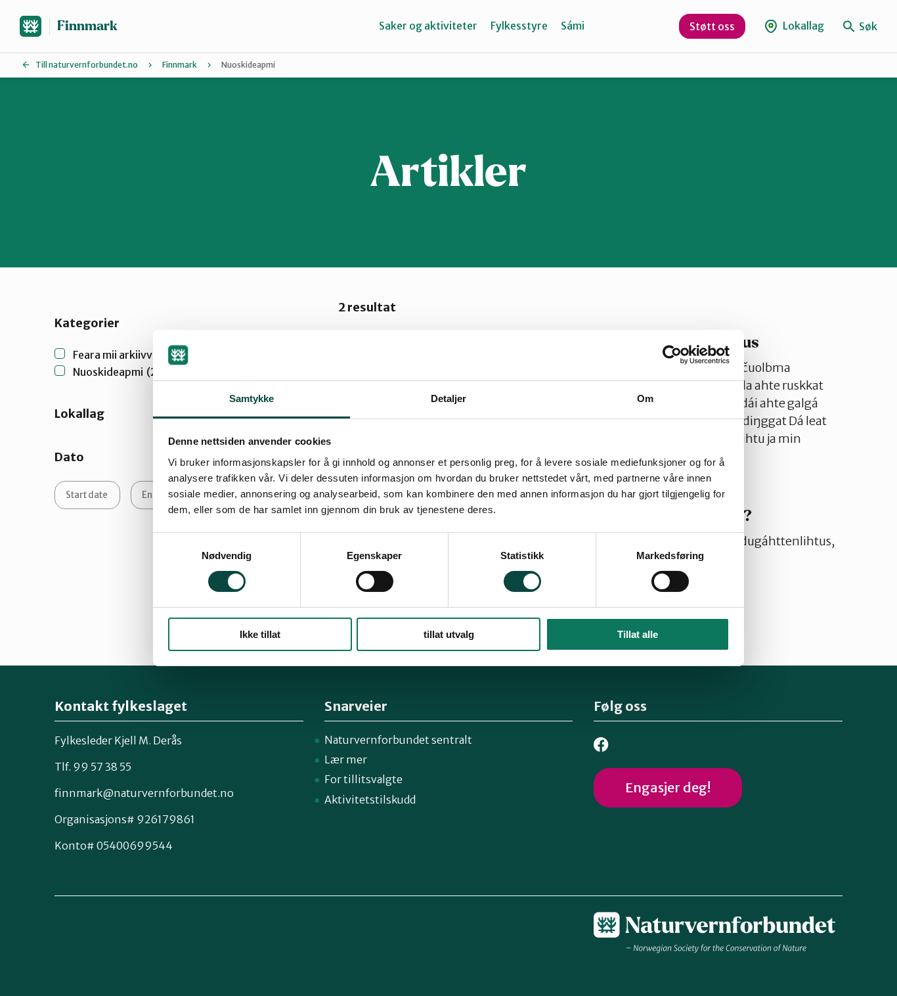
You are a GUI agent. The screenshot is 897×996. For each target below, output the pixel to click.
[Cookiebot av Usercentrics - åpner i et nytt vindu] (672, 355)
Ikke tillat (260, 634)
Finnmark (87, 26)
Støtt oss (712, 26)
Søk (867, 26)
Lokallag (802, 25)
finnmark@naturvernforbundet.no (144, 793)
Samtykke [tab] (251, 398)
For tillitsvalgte (363, 779)
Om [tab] (645, 398)
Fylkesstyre (519, 25)
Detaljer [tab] (449, 398)
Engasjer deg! (668, 787)
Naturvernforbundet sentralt (398, 739)
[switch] (374, 581)
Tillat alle (637, 634)
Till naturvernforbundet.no (86, 65)
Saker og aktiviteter (428, 25)
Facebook (601, 744)
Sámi (572, 25)
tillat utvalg (449, 634)
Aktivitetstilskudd (370, 799)
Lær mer (345, 759)
